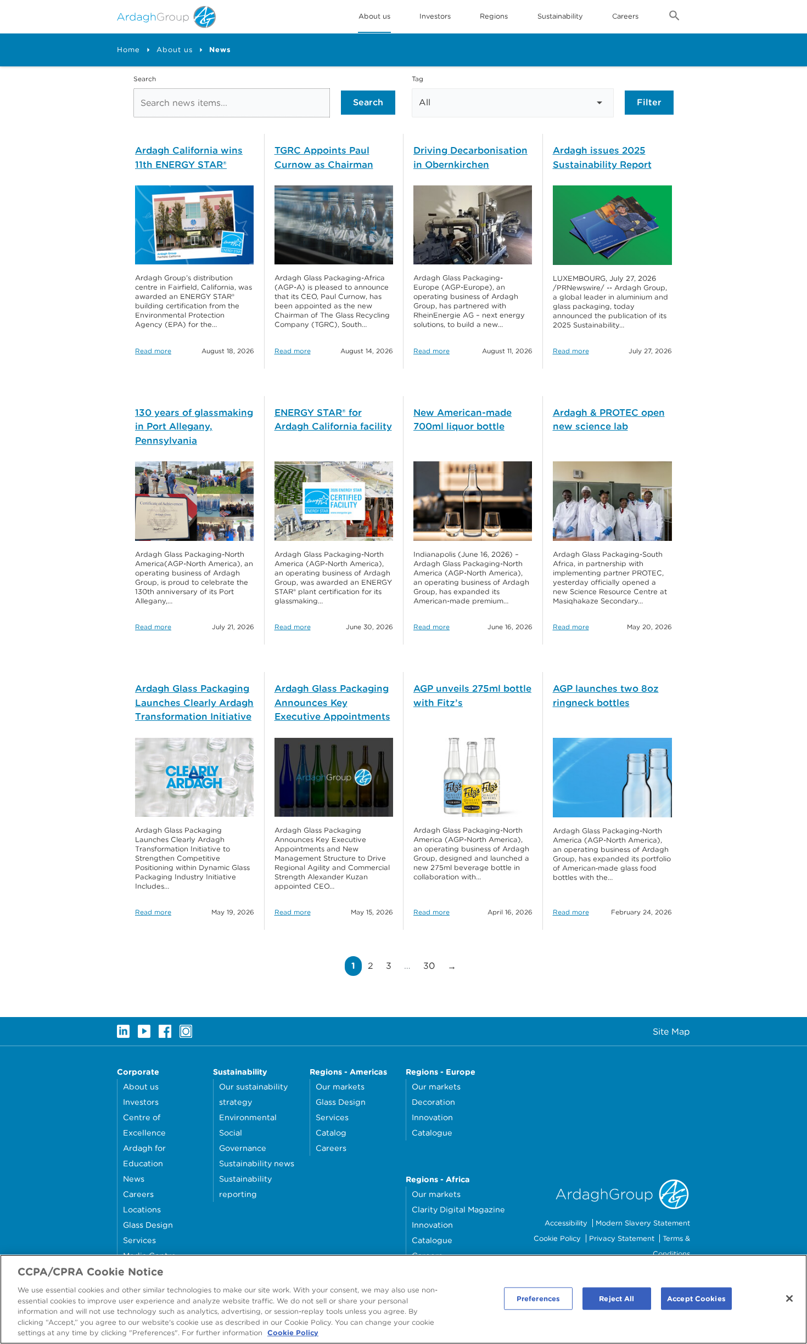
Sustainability (560, 16)
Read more (153, 351)
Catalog (331, 1132)
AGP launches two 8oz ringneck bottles (606, 695)
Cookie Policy (557, 1238)
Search (144, 79)
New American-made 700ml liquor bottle (462, 419)
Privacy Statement (621, 1238)
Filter (649, 102)
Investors (435, 16)
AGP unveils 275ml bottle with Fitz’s (472, 695)
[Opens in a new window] (123, 1031)
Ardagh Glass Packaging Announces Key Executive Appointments (332, 702)
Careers (625, 16)
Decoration (433, 1101)
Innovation (432, 1117)
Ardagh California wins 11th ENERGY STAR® (189, 157)
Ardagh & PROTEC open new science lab (609, 419)
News (133, 1178)
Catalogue (432, 1132)
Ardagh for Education (144, 1155)
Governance (242, 1148)
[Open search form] (674, 17)
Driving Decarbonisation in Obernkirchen (470, 157)
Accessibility (566, 1223)
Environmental (248, 1117)
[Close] (789, 1298)
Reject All (616, 1298)
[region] (403, 1299)
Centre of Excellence (144, 1125)
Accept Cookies (696, 1298)
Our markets (340, 1086)
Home (128, 50)
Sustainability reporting (245, 1186)
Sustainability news (256, 1163)
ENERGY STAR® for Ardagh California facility (333, 419)
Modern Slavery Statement (643, 1223)
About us (174, 50)
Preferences (538, 1298)
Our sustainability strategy (253, 1094)
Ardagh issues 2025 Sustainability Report (602, 157)
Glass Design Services (148, 1232)
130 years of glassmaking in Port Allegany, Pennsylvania (194, 426)
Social (230, 1132)
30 (432, 965)
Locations (142, 1209)
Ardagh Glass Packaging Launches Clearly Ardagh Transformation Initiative (194, 702)
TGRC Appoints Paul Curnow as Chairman (323, 157)
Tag (417, 79)
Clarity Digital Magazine (458, 1209)
